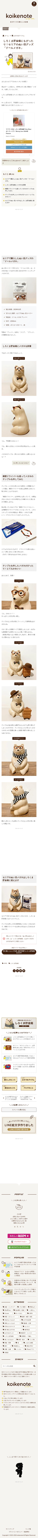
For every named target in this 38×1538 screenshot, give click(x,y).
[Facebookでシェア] (17, 970)
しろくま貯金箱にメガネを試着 (15, 185)
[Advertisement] (19, 229)
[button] (34, 1366)
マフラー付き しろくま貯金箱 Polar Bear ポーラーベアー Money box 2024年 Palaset (18, 131)
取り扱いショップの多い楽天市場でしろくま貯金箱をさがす (19, 952)
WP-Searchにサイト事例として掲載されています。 (18, 1391)
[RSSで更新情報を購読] (23, 1226)
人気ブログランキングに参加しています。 (16, 1400)
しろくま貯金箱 (14, 963)
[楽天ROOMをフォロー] (17, 1226)
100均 (5, 963)
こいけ (19, 1214)
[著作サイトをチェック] (15, 1226)
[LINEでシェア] (23, 970)
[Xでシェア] (14, 970)
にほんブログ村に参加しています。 (14, 1398)
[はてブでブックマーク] (20, 970)
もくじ (5, 174)
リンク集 (28, 1529)
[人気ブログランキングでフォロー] (19, 1249)
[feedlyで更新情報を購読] (20, 1226)
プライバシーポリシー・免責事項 (19, 1532)
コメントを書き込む (19, 1109)
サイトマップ (10, 1529)
